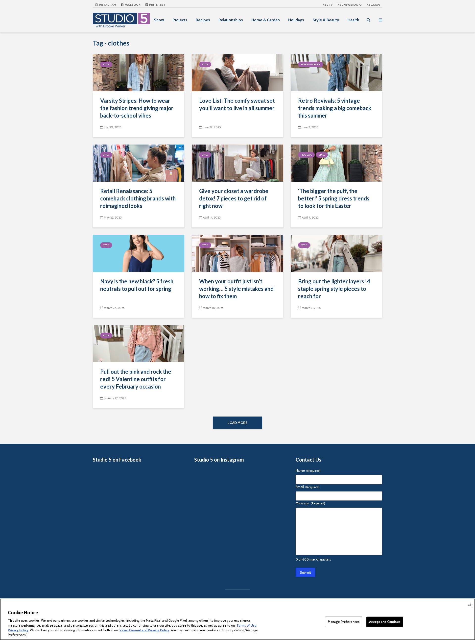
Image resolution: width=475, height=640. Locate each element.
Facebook (132, 4)
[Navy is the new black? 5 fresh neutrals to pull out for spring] (138, 253)
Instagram (107, 4)
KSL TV (327, 4)
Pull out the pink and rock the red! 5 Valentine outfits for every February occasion (135, 379)
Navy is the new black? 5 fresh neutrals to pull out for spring (136, 285)
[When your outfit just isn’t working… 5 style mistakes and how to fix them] (237, 253)
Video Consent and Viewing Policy (144, 630)
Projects (179, 20)
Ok (469, 605)
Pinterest (156, 4)
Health (353, 20)
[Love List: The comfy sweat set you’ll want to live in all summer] (237, 72)
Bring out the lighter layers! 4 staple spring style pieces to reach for (334, 288)
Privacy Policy (18, 630)
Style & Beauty (325, 20)
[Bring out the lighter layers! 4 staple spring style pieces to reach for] (336, 253)
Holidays (296, 20)
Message (310, 503)
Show (159, 20)
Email (308, 487)
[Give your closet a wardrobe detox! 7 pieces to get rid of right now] (237, 162)
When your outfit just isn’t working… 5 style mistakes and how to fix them (236, 288)
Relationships (230, 20)
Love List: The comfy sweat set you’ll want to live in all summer (237, 104)
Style (106, 64)
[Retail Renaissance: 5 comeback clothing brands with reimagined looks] (138, 162)
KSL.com (373, 4)
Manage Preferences (343, 622)
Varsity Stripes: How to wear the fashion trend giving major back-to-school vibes (136, 108)
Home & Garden (265, 20)
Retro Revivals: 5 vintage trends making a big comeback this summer (334, 108)
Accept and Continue (384, 622)
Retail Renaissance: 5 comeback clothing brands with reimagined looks (138, 198)
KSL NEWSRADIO (349, 4)
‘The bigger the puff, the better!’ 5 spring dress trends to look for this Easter (333, 198)
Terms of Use (247, 625)
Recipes (203, 20)
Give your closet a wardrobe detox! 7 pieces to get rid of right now (233, 198)
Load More (237, 422)
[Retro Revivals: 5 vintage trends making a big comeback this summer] (336, 72)
